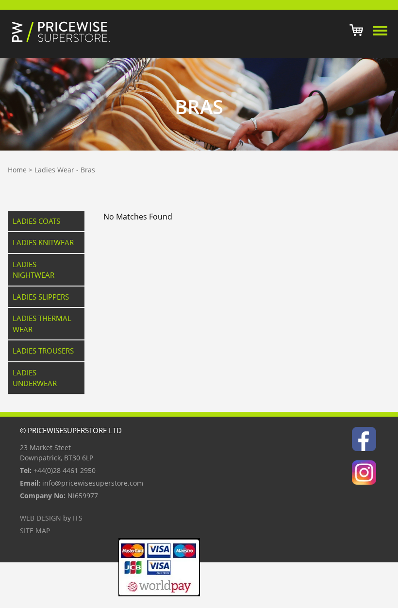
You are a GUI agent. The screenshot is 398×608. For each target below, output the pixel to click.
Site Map (35, 530)
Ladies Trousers (43, 350)
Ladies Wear (54, 169)
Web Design (40, 518)
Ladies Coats (36, 221)
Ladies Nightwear (33, 269)
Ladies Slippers (41, 297)
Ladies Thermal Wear (42, 323)
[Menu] (380, 30)
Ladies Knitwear (43, 242)
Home (17, 169)
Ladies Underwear (35, 378)
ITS (78, 518)
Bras (88, 169)
